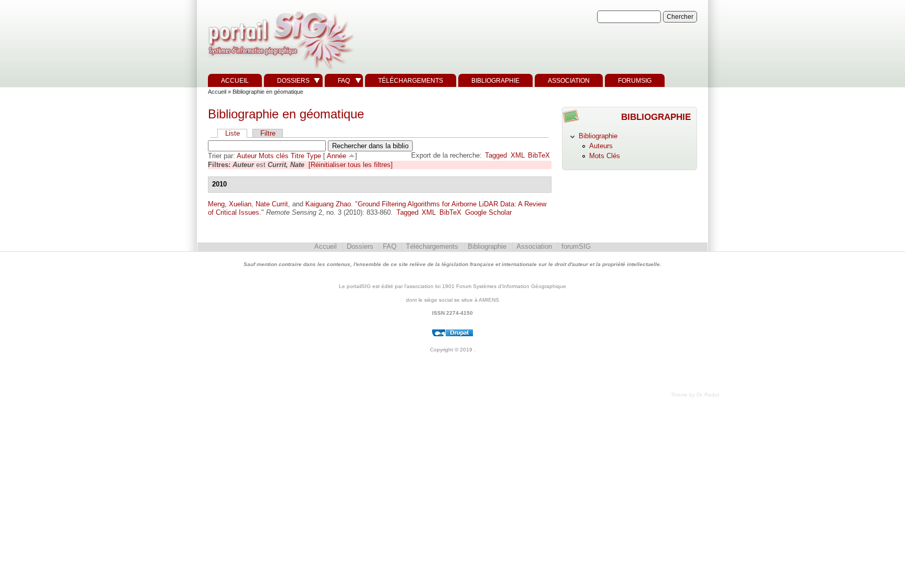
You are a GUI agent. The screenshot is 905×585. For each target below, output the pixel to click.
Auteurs (601, 146)
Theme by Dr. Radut (695, 395)
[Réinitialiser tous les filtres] (350, 165)
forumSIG (635, 80)
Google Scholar (488, 212)
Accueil (235, 80)
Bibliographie (495, 80)
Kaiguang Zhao (328, 204)
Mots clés (274, 156)
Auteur (247, 156)
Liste (232, 133)
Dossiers (293, 80)
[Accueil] (279, 69)
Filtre (267, 133)
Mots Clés (604, 156)
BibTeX (539, 155)
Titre (297, 156)
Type (313, 156)
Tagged (496, 155)
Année (336, 156)
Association (569, 80)
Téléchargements (410, 80)
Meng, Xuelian (229, 204)
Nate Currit (272, 204)
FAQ (344, 80)
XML (518, 155)
